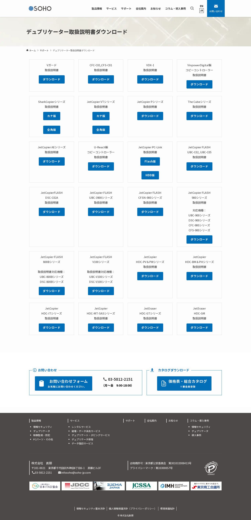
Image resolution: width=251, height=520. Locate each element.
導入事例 (196, 435)
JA (201, 10)
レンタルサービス (81, 427)
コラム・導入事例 (199, 420)
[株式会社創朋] (40, 8)
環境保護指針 (167, 508)
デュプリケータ (41, 431)
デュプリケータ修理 (82, 439)
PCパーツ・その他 (43, 439)
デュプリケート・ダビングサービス (91, 435)
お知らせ (173, 420)
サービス (75, 420)
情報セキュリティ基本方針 (90, 508)
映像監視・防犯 (41, 435)
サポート (130, 420)
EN (201, 6)
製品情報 (36, 420)
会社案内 (152, 420)
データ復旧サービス (82, 443)
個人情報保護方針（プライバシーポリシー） (133, 508)
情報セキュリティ (42, 427)
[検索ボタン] (192, 8)
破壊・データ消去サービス (86, 431)
